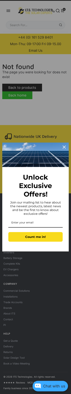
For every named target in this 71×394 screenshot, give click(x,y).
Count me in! (35, 237)
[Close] (64, 147)
